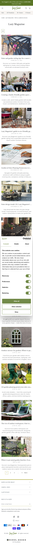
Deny (16, 312)
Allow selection (16, 306)
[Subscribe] (30, 504)
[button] (26, 8)
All (3, 31)
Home (2, 18)
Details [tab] (16, 244)
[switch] (28, 281)
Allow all (16, 301)
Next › (26, 473)
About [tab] (27, 244)
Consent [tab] (6, 244)
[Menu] (3, 8)
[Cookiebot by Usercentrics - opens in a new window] (23, 239)
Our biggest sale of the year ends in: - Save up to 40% (16, 3)
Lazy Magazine (10, 18)
